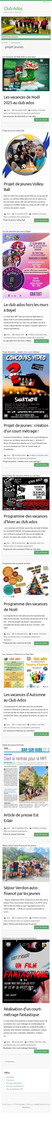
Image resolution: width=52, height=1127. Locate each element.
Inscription (10, 1077)
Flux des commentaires (14, 1086)
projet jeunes (35, 113)
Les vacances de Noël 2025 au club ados (22, 100)
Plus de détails (41, 120)
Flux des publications (14, 1083)
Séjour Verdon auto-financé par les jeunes (22, 890)
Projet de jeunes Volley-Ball (24, 187)
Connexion (10, 1080)
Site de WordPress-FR (14, 1089)
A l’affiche (34, 110)
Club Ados (13, 8)
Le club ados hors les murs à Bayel (26, 307)
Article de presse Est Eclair (21, 818)
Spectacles (40, 338)
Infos (5, 113)
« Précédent (10, 1062)
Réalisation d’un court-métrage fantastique (23, 1012)
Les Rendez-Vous (14, 113)
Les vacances (25, 113)
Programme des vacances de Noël (25, 607)
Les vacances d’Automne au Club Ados (25, 697)
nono (8, 110)
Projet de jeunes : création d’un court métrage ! (26, 428)
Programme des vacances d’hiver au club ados (25, 519)
